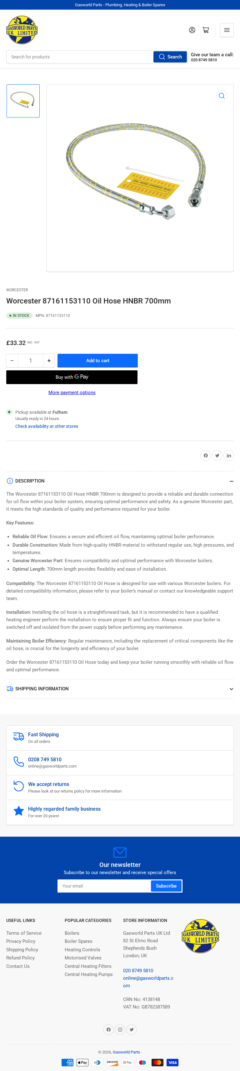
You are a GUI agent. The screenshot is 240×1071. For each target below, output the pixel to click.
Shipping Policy (22, 950)
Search (175, 57)
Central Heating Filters (88, 966)
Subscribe (166, 886)
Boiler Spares (78, 941)
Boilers (72, 933)
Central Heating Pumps (89, 974)
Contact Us (18, 966)
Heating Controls (82, 950)
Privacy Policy (20, 941)
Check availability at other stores (46, 426)
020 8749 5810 (138, 970)
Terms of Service (24, 933)
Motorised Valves (83, 958)
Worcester (17, 290)
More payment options (72, 392)
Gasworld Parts (126, 1052)
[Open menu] (227, 30)
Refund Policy (20, 958)
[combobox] (97, 56)
